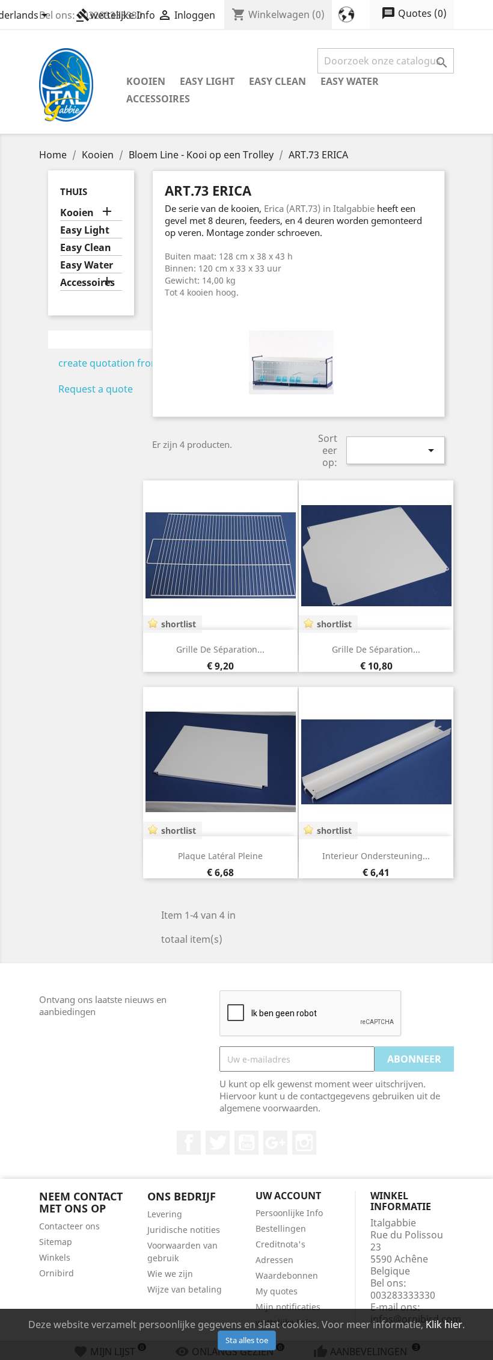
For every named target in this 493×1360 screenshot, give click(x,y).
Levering (164, 1214)
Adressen (274, 1259)
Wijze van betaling (184, 1289)
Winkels (54, 1257)
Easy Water (349, 81)
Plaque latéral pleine (220, 856)
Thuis (73, 191)
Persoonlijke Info (289, 1213)
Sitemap (55, 1241)
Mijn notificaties (288, 1306)
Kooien (145, 81)
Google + (275, 1143)
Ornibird (56, 1273)
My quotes (277, 1291)
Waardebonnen (287, 1275)
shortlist (178, 624)
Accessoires (158, 98)
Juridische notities (183, 1229)
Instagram (304, 1143)
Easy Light (207, 81)
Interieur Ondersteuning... (376, 856)
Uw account (288, 1195)
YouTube (246, 1143)
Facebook (189, 1143)
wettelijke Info (115, 15)
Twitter (218, 1143)
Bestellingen (281, 1228)
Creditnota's (280, 1244)
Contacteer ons (69, 1226)
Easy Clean (277, 81)
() (414, 13)
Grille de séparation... (220, 649)
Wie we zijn (170, 1273)
